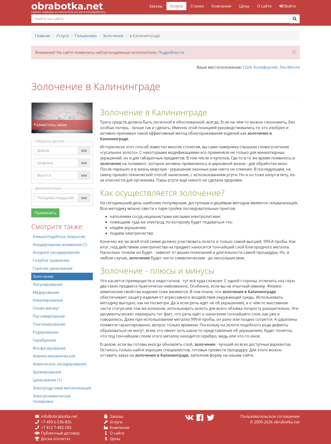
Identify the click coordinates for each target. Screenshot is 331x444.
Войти (289, 6)
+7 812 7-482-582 (56, 427)
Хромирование (47, 372)
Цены (244, 6)
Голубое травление (51, 260)
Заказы (155, 6)
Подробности (171, 52)
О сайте (264, 6)
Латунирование (48, 284)
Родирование (45, 332)
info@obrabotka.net (59, 416)
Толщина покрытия (55, 193)
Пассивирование (49, 316)
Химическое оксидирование (59, 364)
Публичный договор (60, 433)
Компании (221, 6)
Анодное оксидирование (56, 252)
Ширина (45, 158)
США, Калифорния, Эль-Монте (271, 67)
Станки (197, 6)
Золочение (43, 276)
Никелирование (48, 300)
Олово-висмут (46, 308)
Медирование (46, 292)
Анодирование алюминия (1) (60, 244)
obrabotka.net (67, 6)
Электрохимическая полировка (52, 398)
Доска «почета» (56, 438)
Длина (43, 145)
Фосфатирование (49, 348)
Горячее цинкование (52, 268)
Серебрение (44, 340)
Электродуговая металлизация (62, 388)
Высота (44, 170)
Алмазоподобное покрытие (59, 236)
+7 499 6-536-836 (56, 422)
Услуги (176, 6)
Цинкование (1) (47, 380)
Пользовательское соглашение (270, 416)
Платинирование (49, 324)
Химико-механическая (54, 356)
